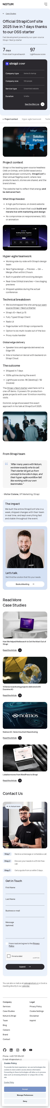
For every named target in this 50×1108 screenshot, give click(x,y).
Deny (25, 1101)
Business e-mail (13, 910)
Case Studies (9, 1011)
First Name (10, 887)
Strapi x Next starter (17, 388)
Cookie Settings (37, 1011)
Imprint (33, 1020)
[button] (45, 4)
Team (5, 1020)
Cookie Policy (9, 1082)
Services (6, 1006)
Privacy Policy (36, 1006)
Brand (5, 1034)
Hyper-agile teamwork (31, 119)
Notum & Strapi (9, 1016)
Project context (11, 119)
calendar (26, 986)
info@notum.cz (15, 1059)
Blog (5, 1025)
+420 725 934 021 (16, 1056)
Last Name (10, 899)
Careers (6, 1030)
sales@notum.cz (31, 983)
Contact (6, 1039)
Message (10, 922)
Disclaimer (34, 1016)
